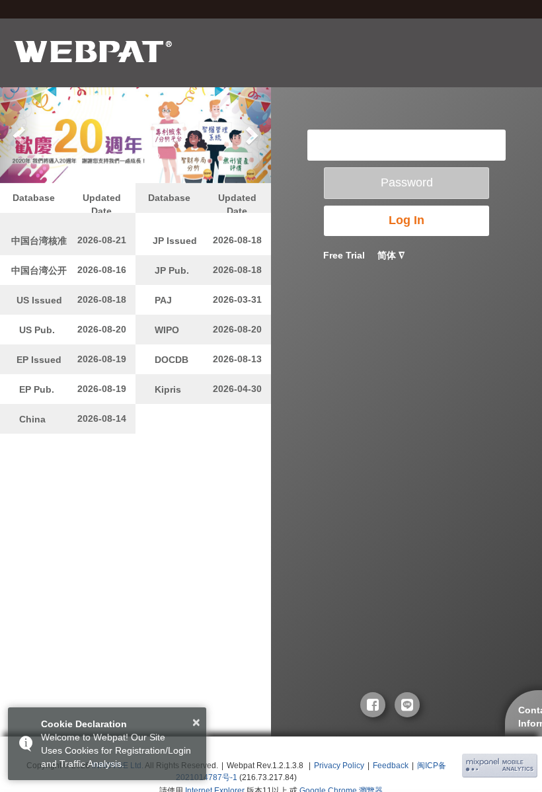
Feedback (390, 765)
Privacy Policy (339, 765)
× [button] (196, 722)
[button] (20, 135)
